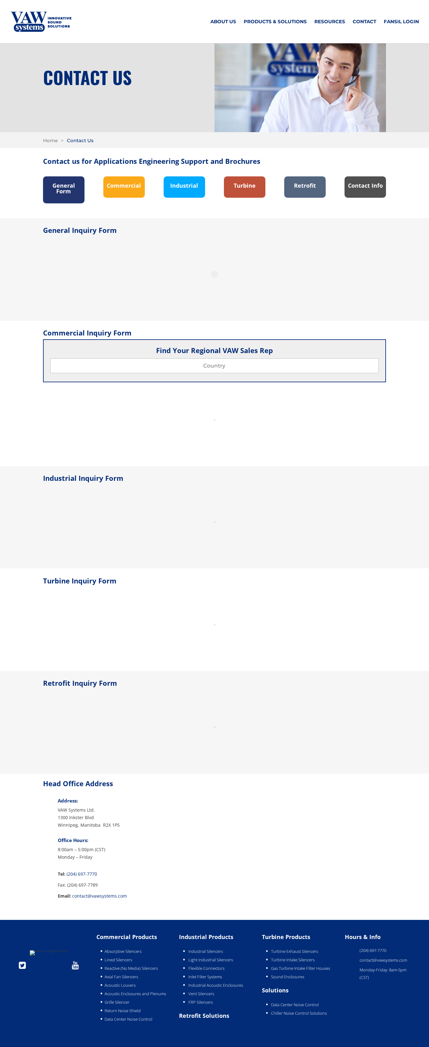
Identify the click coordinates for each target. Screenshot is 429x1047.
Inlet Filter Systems (205, 977)
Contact (364, 21)
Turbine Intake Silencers (293, 960)
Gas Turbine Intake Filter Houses (300, 968)
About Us (223, 21)
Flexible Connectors (206, 968)
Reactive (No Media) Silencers (131, 968)
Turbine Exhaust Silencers (294, 951)
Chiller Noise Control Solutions (299, 1013)
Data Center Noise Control (128, 1019)
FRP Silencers (200, 1002)
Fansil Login (401, 21)
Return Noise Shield (123, 1010)
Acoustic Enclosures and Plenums (135, 993)
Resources (329, 21)
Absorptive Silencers (123, 951)
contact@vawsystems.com (99, 896)
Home (50, 140)
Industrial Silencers (205, 951)
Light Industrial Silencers (210, 960)
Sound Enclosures (287, 977)
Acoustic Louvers (120, 985)
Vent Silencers (201, 993)
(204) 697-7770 (82, 874)
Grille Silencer (117, 1002)
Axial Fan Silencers (121, 977)
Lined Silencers (118, 960)
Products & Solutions (275, 21)
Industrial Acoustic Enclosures (215, 985)
